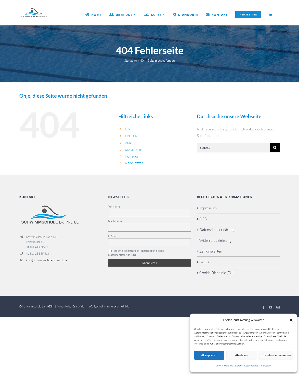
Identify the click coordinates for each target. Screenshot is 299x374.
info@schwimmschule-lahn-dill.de (46, 260)
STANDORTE (133, 149)
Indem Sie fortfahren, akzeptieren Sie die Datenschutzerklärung (136, 252)
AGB (203, 219)
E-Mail (112, 236)
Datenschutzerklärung (246, 365)
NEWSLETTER (134, 163)
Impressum (265, 365)
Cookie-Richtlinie (224, 365)
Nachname (115, 221)
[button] (291, 320)
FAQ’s (204, 262)
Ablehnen (241, 355)
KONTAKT (131, 156)
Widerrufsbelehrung (215, 240)
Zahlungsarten (210, 251)
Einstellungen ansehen (276, 355)
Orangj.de (78, 306)
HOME (129, 129)
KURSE (129, 142)
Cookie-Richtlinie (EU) (216, 272)
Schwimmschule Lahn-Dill (37, 306)
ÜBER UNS (132, 136)
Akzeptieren (209, 355)
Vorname (114, 206)
